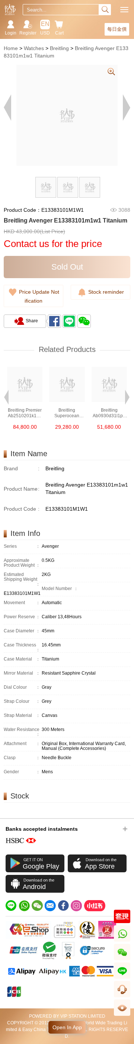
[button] (6, 396)
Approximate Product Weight (22, 563)
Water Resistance (22, 732)
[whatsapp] (24, 905)
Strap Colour (22, 701)
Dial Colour (22, 687)
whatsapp (122, 941)
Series (22, 546)
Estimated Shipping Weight (22, 579)
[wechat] (37, 905)
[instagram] (76, 905)
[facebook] (63, 905)
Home (11, 48)
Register (27, 33)
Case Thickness (22, 647)
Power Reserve (22, 617)
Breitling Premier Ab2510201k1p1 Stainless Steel (25, 413)
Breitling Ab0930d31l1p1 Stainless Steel (109, 413)
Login (10, 33)
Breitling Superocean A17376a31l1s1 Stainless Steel (67, 413)
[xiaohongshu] (94, 905)
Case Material (22, 659)
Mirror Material (22, 673)
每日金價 (117, 29)
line (122, 978)
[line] (11, 905)
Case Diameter (22, 631)
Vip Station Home (10, 10)
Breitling (59, 48)
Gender (22, 772)
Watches (34, 48)
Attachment (22, 743)
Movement (22, 602)
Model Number (60, 588)
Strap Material (22, 715)
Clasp (22, 757)
